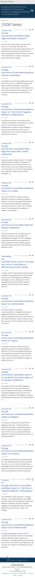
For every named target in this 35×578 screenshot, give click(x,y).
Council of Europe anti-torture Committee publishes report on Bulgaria (17, 412)
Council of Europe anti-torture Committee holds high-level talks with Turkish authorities (15, 148)
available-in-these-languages (21, 29)
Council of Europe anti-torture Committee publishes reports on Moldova (17, 71)
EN (30, 29)
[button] (17, 2)
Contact (20, 575)
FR (32, 29)
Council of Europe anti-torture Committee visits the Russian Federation (17, 223)
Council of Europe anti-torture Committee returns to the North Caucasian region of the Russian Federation (17, 374)
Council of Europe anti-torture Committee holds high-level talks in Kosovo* (15, 34)
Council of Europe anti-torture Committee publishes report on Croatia (17, 186)
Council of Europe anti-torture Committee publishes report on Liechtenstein (17, 299)
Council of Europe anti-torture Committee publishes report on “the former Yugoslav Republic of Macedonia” (17, 109)
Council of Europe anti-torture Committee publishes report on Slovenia (17, 449)
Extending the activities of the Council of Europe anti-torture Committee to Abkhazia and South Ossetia (17, 261)
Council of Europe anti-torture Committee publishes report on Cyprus (17, 336)
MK (32, 479)
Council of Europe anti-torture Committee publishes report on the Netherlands (17, 523)
